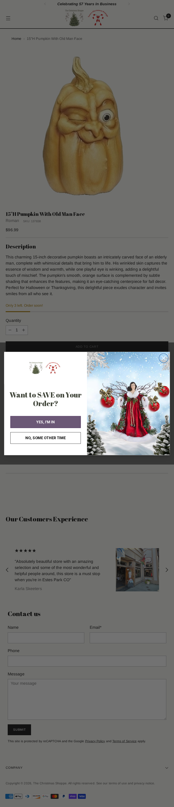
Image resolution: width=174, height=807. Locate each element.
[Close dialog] (163, 358)
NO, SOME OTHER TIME (45, 438)
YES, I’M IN (45, 422)
